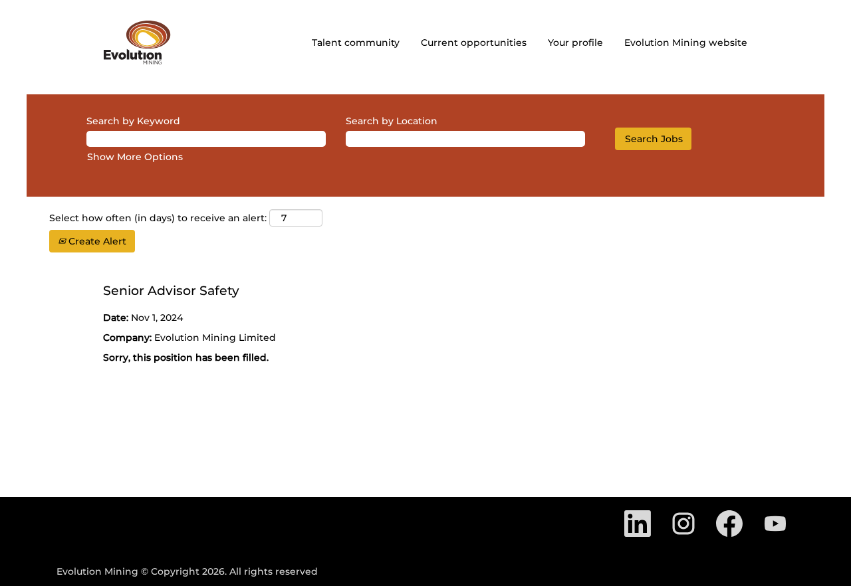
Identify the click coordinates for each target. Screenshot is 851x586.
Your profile (575, 43)
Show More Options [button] (135, 157)
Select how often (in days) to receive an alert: (158, 218)
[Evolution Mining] (137, 42)
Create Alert (96, 241)
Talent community (356, 43)
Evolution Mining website (685, 43)
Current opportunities (474, 43)
